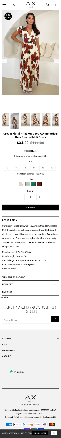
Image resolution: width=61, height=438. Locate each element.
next (56, 61)
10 (16, 168)
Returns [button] (7, 291)
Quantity (30, 191)
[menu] (4, 5)
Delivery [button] (7, 284)
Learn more (40, 433)
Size (30, 161)
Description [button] (9, 220)
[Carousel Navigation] (30, 61)
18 (52, 168)
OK (54, 433)
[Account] (13, 4)
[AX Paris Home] (30, 5)
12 (25, 168)
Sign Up (55, 319)
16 (43, 168)
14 (34, 168)
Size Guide (40, 174)
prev (4, 61)
